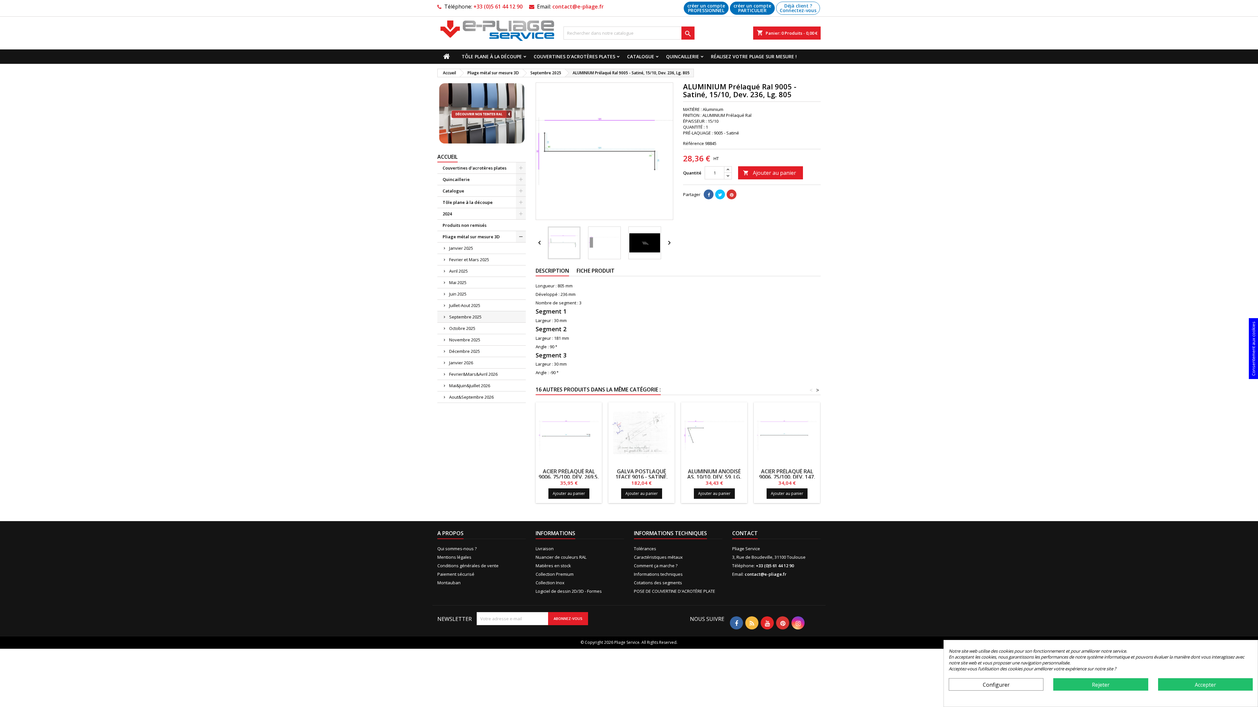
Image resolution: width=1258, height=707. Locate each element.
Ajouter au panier (769, 172)
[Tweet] (720, 194)
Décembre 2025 (464, 351)
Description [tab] (552, 270)
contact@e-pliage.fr (578, 6)
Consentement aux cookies (1253, 348)
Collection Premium (555, 574)
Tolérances (645, 549)
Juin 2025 (458, 294)
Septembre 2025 (465, 317)
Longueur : (546, 286)
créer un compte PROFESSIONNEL (706, 8)
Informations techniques (658, 574)
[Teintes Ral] (481, 114)
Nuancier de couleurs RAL (561, 557)
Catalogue (640, 56)
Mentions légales (454, 557)
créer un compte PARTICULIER (752, 8)
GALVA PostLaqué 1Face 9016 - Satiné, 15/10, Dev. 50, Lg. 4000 (642, 477)
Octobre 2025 (462, 328)
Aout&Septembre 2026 (471, 397)
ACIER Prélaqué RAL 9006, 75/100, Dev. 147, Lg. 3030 (787, 477)
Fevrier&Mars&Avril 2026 (473, 374)
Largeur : (544, 320)
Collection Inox (550, 583)
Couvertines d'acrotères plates (574, 56)
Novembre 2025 (464, 340)
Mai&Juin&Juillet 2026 (469, 386)
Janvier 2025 (461, 248)
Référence (693, 143)
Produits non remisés (464, 225)
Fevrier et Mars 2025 (469, 260)
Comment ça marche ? (655, 566)
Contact (745, 533)
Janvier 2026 (461, 363)
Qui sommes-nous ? (457, 549)
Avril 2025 (458, 271)
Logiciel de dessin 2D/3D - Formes (569, 591)
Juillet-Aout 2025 (464, 305)
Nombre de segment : (557, 303)
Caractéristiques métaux (658, 557)
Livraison (545, 549)
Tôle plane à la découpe (492, 56)
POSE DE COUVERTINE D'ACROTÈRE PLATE (674, 591)
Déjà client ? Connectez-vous (798, 8)
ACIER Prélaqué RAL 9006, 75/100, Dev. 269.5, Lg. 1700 (569, 477)
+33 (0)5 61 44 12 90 (498, 6)
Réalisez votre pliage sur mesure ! (754, 56)
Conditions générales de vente (468, 566)
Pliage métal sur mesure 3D (471, 237)
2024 (447, 214)
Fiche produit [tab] (596, 270)
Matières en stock (553, 566)
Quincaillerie (682, 56)
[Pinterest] (731, 194)
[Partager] (709, 194)
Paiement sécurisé (455, 574)
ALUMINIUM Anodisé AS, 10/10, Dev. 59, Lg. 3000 (714, 477)
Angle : (542, 347)
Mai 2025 (458, 282)
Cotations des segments (658, 583)
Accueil (447, 156)
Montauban (449, 583)
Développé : (548, 294)
